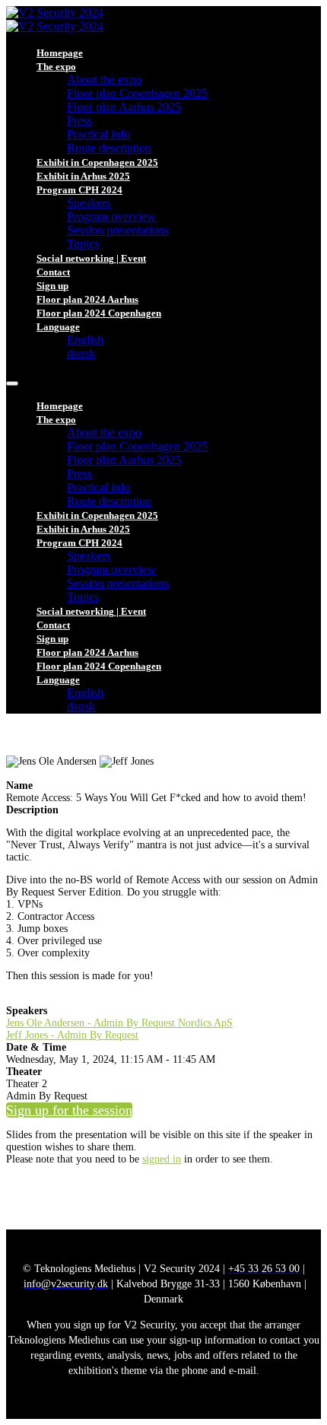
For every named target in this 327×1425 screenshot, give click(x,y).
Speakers (88, 202)
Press (79, 120)
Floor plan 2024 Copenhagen (99, 313)
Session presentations (118, 230)
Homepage (60, 53)
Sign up (52, 285)
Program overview (111, 216)
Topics (83, 243)
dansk (81, 353)
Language (58, 326)
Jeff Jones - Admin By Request (72, 1035)
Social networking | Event (91, 258)
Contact (53, 272)
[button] (69, 1110)
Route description (109, 148)
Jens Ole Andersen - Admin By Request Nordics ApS (119, 1023)
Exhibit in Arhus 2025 (83, 176)
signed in (161, 1159)
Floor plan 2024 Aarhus (87, 299)
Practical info (98, 134)
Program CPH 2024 (79, 190)
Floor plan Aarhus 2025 (124, 106)
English (85, 339)
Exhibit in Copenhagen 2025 (97, 162)
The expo (56, 66)
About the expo (104, 79)
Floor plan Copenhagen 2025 (137, 93)
